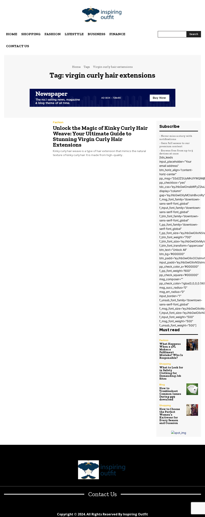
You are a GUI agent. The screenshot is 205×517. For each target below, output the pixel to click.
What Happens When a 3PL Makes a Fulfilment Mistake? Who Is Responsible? (171, 351)
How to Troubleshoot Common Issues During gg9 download (170, 394)
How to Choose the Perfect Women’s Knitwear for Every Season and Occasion (169, 416)
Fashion (58, 122)
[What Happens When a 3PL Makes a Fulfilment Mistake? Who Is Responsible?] (192, 345)
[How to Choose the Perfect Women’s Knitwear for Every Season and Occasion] (192, 410)
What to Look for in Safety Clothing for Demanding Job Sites (171, 373)
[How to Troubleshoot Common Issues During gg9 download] (192, 389)
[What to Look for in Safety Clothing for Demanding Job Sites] (192, 368)
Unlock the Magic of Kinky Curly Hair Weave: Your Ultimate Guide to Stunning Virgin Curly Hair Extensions (100, 136)
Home (76, 67)
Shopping (165, 364)
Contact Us (102, 494)
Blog (162, 384)
